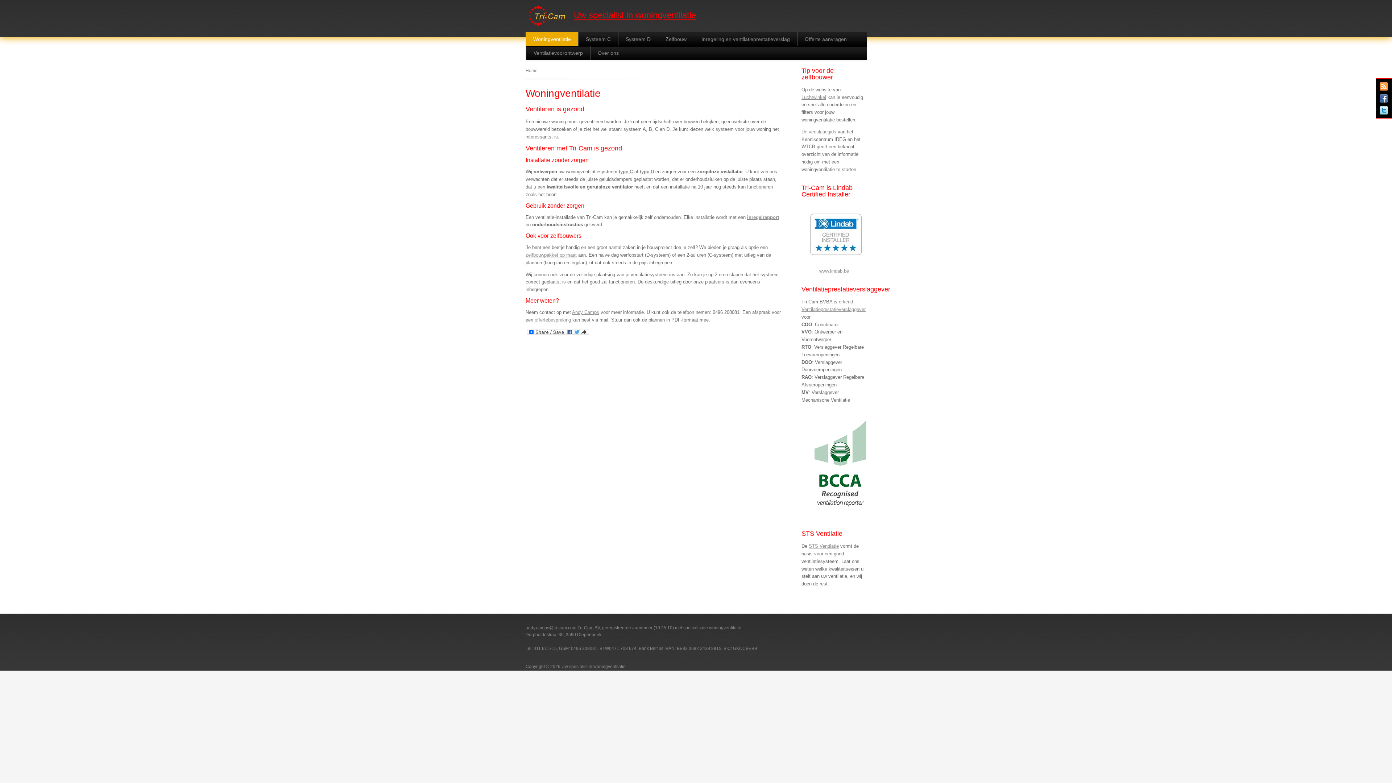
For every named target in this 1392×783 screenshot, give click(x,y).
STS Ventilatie (824, 546)
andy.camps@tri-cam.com (551, 627)
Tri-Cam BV (588, 627)
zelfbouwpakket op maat (551, 255)
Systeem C (598, 39)
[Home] (548, 26)
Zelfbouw (676, 39)
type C (626, 171)
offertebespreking (553, 320)
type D (647, 171)
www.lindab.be (834, 271)
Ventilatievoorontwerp (558, 53)
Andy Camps (585, 312)
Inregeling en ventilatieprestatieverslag (745, 39)
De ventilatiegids (818, 131)
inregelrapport (763, 217)
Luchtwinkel (813, 97)
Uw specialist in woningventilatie (635, 15)
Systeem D (638, 39)
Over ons (608, 53)
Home (532, 70)
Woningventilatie (552, 39)
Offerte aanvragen (826, 39)
